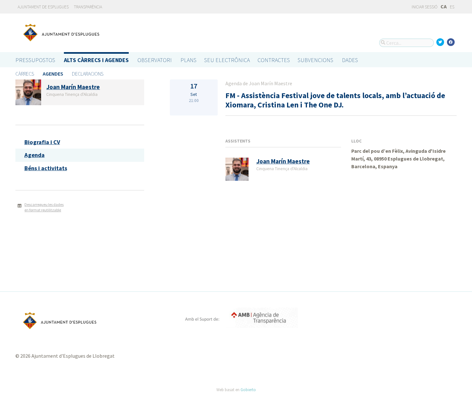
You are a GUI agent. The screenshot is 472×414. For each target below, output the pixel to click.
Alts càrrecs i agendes (96, 60)
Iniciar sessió (424, 7)
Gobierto (248, 389)
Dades (350, 60)
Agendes (53, 73)
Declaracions (87, 73)
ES (452, 7)
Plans (188, 60)
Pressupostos (35, 60)
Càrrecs (24, 73)
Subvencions (315, 60)
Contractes (274, 60)
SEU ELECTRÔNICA (227, 60)
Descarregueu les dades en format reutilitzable (44, 207)
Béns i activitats (45, 168)
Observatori (154, 60)
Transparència (88, 7)
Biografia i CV (42, 142)
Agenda (34, 155)
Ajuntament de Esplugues (43, 7)
